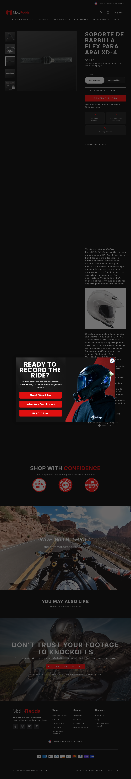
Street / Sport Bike (41, 395)
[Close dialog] (112, 361)
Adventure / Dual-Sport (40, 404)
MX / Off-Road (40, 413)
